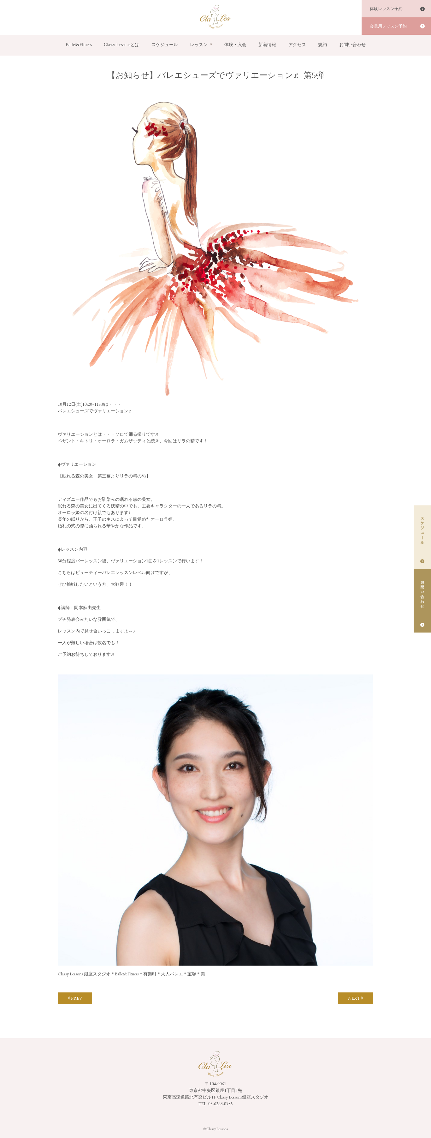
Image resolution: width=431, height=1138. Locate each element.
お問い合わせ (352, 44)
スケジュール (164, 44)
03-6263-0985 (220, 1103)
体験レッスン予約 (386, 8)
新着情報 (267, 44)
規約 (322, 44)
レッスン (199, 44)
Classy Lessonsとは (121, 44)
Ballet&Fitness (79, 44)
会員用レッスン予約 (388, 26)
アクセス (297, 44)
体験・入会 (235, 44)
